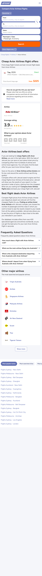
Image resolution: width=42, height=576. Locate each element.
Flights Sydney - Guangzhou (11, 389)
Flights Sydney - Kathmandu (11, 393)
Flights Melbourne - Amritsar (11, 416)
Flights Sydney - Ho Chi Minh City (13, 412)
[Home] (6, 3)
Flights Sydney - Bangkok (10, 408)
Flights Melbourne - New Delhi (12, 374)
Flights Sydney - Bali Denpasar (12, 377)
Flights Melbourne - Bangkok (11, 397)
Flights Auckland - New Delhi (11, 385)
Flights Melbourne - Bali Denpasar (13, 404)
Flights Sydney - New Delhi (11, 370)
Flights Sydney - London (9, 424)
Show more (21, 349)
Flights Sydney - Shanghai (10, 381)
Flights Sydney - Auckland (10, 401)
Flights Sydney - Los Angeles (11, 420)
